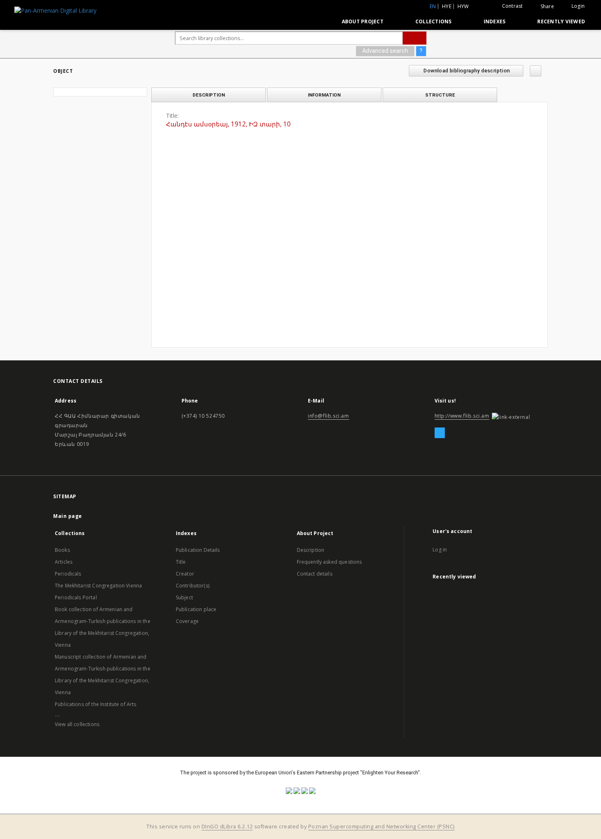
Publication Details (198, 550)
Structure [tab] (440, 95)
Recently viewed (561, 21)
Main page (67, 516)
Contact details (314, 573)
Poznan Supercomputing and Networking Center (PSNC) (381, 826)
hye (446, 6)
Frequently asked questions (329, 561)
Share (547, 6)
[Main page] (316, 21)
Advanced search (385, 50)
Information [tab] (324, 95)
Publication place (196, 609)
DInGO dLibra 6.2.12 (227, 826)
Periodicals (68, 573)
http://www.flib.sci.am (462, 415)
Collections (433, 21)
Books (62, 550)
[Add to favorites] (535, 70)
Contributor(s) (192, 585)
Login (578, 5)
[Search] (414, 38)
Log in (440, 549)
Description (311, 550)
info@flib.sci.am (328, 415)
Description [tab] (209, 95)
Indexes (495, 21)
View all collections (77, 724)
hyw (463, 6)
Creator (185, 573)
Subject (184, 597)
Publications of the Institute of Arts (96, 704)
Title (181, 561)
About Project (362, 21)
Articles (63, 561)
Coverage (187, 621)
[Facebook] (440, 433)
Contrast (512, 5)
